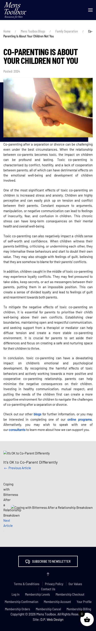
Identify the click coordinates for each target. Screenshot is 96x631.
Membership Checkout (70, 594)
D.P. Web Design (51, 619)
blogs (37, 414)
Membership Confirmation (21, 602)
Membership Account (57, 602)
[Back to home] (15, 10)
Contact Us (48, 589)
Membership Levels (37, 594)
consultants (17, 430)
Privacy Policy (54, 584)
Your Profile (84, 602)
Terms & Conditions (27, 584)
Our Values (75, 584)
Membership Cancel (48, 609)
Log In (15, 594)
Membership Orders (17, 609)
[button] (90, 10)
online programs (79, 419)
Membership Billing (79, 609)
